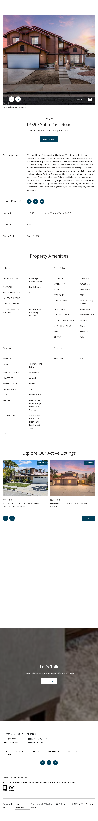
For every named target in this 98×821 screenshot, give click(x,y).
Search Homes (53, 751)
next (18, 99)
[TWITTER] (42, 762)
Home (5, 751)
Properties (19, 751)
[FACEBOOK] (49, 762)
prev (11, 99)
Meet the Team (72, 751)
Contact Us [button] (49, 681)
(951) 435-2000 (9, 739)
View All (88, 518)
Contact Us (7, 754)
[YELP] (55, 762)
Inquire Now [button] (49, 139)
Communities (35, 751)
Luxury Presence (19, 806)
